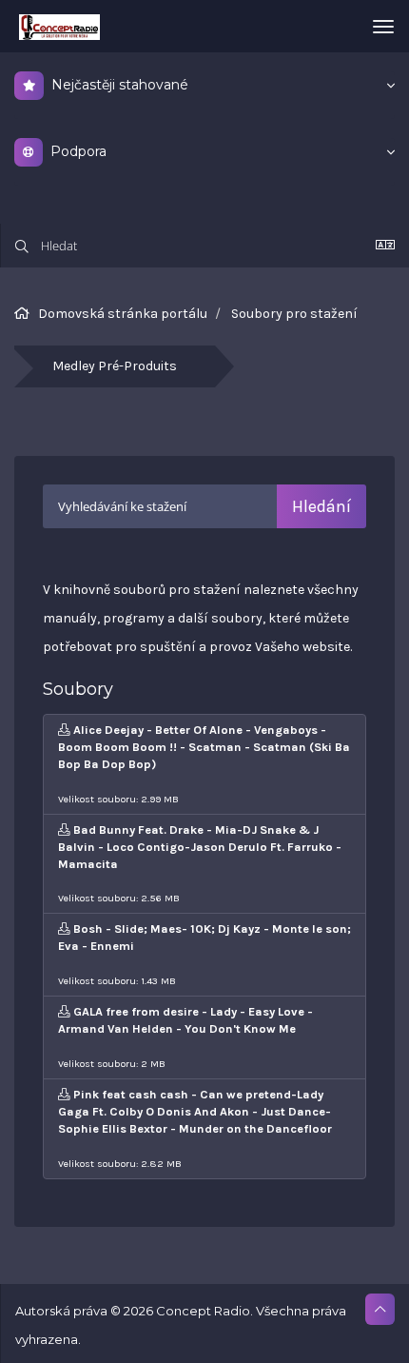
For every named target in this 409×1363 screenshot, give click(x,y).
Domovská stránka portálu (122, 314)
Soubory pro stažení (294, 314)
